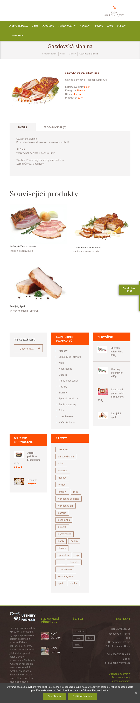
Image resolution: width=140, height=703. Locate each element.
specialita (63, 555)
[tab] (23, 127)
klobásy (62, 477)
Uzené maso (66, 416)
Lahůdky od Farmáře (70, 356)
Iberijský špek (17, 306)
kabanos (62, 470)
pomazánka (64, 534)
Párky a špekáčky (68, 380)
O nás (35, 26)
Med (61, 362)
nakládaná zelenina (68, 498)
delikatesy (79, 631)
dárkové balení (66, 456)
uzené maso (65, 569)
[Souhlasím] (135, 692)
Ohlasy (121, 26)
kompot (62, 484)
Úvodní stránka (18, 26)
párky (61, 541)
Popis (22, 127)
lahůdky (62, 491)
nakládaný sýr (65, 505)
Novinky (85, 26)
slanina (77, 94)
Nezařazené (65, 368)
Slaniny (72, 53)
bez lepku (63, 449)
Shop (62, 53)
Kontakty (17, 35)
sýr (77, 555)
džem (61, 463)
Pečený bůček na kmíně (23, 246)
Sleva (90, 638)
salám (74, 541)
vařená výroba (65, 576)
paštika (62, 513)
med (75, 491)
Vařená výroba (67, 422)
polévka (62, 527)
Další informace (82, 696)
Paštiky (63, 386)
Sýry (61, 410)
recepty (78, 638)
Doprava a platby (121, 677)
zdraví (78, 645)
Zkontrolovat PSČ (129, 290)
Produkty (48, 26)
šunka (73, 583)
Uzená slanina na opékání (87, 246)
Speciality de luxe (68, 398)
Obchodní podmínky (119, 674)
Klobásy (63, 351)
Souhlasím (54, 696)
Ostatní (63, 374)
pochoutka (64, 520)
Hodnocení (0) (55, 127)
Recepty (98, 26)
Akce (110, 26)
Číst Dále (56, 637)
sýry (60, 562)
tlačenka (74, 562)
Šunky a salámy (67, 404)
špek (60, 583)
